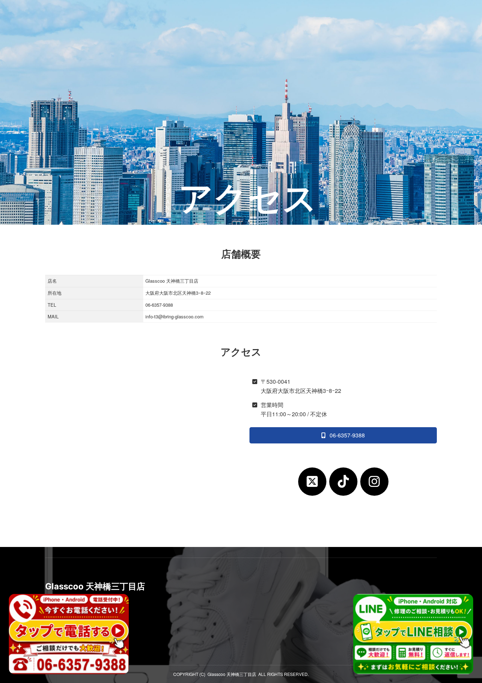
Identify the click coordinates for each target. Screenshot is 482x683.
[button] (450, 18)
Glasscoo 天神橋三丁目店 (231, 674)
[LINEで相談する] (413, 634)
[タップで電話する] (69, 634)
